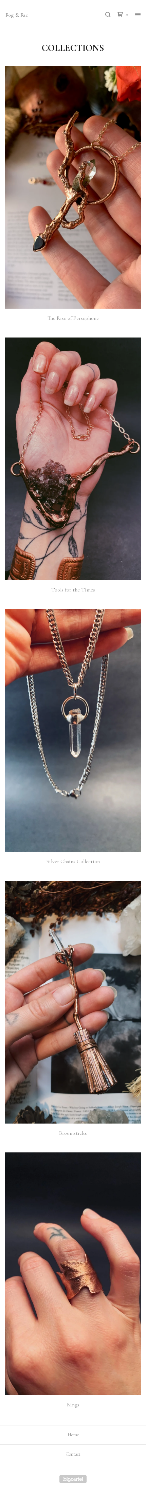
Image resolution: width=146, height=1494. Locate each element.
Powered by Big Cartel (73, 1479)
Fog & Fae (16, 15)
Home (73, 1435)
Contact (73, 1454)
